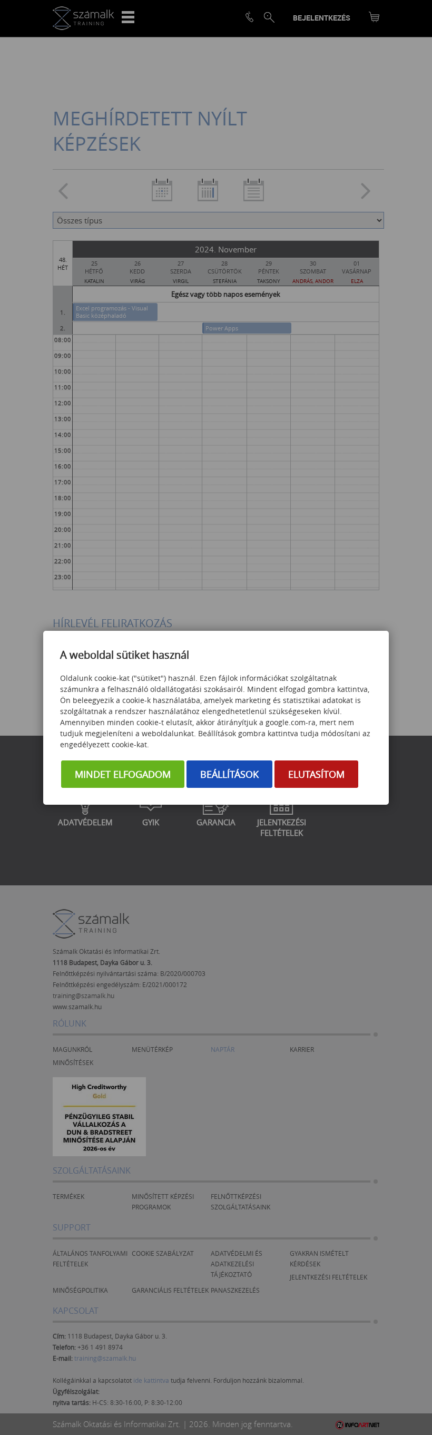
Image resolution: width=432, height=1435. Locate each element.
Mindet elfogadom (123, 774)
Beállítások (229, 774)
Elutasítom (316, 774)
